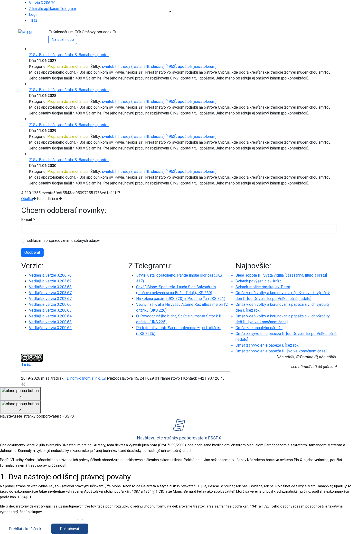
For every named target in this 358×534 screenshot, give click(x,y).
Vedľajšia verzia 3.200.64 (50, 316)
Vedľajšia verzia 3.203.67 (50, 292)
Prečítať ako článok (25, 528)
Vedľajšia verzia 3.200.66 (50, 304)
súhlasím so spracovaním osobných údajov (63, 240)
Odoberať (32, 252)
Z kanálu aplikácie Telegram (52, 8)
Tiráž (33, 20)
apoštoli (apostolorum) (197, 66)
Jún (86, 66)
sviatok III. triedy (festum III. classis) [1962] (139, 66)
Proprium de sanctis (64, 66)
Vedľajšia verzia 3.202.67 (50, 298)
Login (33, 14)
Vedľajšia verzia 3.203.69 (50, 281)
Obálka (27, 198)
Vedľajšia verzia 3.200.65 (50, 310)
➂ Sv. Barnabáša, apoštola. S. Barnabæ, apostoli (69, 55)
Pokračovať (69, 528)
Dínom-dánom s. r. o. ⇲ (86, 378)
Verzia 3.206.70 (42, 2)
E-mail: (28, 219)
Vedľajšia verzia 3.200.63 (50, 322)
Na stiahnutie (63, 39)
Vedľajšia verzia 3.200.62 (50, 327)
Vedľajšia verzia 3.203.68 (50, 287)
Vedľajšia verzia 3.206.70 (50, 275)
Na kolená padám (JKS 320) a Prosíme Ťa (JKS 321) (180, 298)
